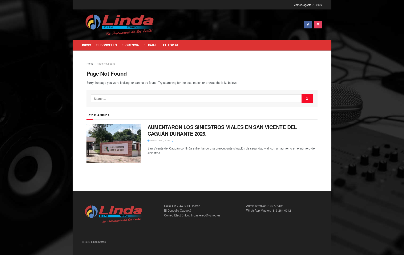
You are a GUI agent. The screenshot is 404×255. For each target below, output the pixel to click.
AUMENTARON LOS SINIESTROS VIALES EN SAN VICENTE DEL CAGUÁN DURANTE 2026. (222, 130)
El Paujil (151, 45)
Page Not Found (106, 63)
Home (89, 63)
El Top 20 (170, 45)
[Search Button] (307, 98)
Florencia (130, 45)
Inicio (86, 45)
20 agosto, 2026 (159, 140)
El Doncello (106, 45)
